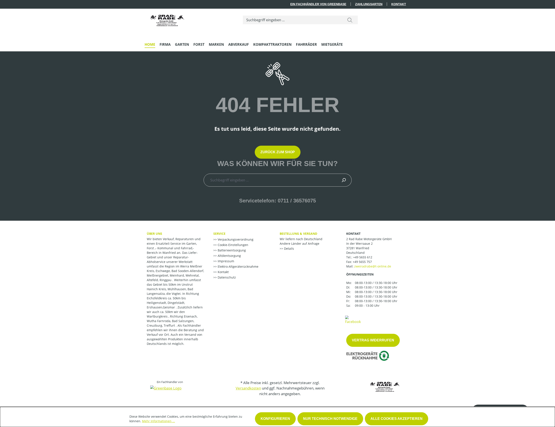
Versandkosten (248, 388)
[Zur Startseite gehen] (167, 19)
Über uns (154, 233)
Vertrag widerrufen (373, 340)
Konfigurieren (275, 418)
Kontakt (398, 4)
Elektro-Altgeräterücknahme (237, 266)
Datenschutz (226, 277)
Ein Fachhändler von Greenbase (318, 4)
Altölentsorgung (229, 256)
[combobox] (292, 20)
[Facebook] (353, 319)
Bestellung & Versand (298, 233)
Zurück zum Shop (277, 152)
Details (288, 248)
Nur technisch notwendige (330, 418)
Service (219, 233)
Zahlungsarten (368, 4)
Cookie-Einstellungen (232, 245)
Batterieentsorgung (231, 250)
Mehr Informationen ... (158, 421)
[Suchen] (350, 20)
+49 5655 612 (362, 257)
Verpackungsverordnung (235, 239)
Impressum (225, 261)
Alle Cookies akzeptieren (397, 418)
